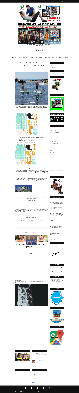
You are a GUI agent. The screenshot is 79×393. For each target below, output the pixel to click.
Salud (42, 222)
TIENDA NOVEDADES (33, 57)
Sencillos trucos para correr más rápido (37, 367)
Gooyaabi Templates (32, 391)
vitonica (45, 222)
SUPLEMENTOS (54, 57)
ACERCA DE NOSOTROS (53, 156)
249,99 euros (33, 165)
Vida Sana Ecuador (59, 285)
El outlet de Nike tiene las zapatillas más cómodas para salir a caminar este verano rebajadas (29, 281)
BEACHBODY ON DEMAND (54, 139)
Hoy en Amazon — (19, 139)
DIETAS (34, 222)
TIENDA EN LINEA (21, 1)
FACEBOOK (52, 150)
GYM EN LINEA (27, 1)
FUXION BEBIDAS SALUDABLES (54, 130)
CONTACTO (45, 1)
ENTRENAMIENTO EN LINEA (54, 143)
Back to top (61, 391)
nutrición (26, 222)
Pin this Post (41, 220)
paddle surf (30, 108)
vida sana (31, 222)
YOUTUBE (52, 272)
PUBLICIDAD (52, 152)
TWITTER (51, 148)
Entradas (52, 65)
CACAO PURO (56, 1)
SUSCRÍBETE (20, 57)
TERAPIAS (60, 57)
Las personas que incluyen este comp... (20, 244)
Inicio (16, 1)
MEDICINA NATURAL (47, 57)
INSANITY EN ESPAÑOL (53, 154)
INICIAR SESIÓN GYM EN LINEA (54, 128)
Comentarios (53, 67)
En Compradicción (18, 192)
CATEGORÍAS (50, 1)
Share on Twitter (33, 220)
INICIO (51, 173)
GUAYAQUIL (39, 222)
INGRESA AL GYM (40, 1)
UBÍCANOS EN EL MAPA (53, 145)
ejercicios (23, 222)
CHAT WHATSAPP (53, 141)
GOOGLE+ (61, 272)
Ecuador (21, 222)
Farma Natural (33, 1)
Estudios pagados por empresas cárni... (42, 244)
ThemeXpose (23, 391)
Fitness (36, 222)
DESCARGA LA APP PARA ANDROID (55, 132)
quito (29, 222)
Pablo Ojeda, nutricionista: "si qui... (30, 247)
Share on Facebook (24, 220)
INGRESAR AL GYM (13, 57)
